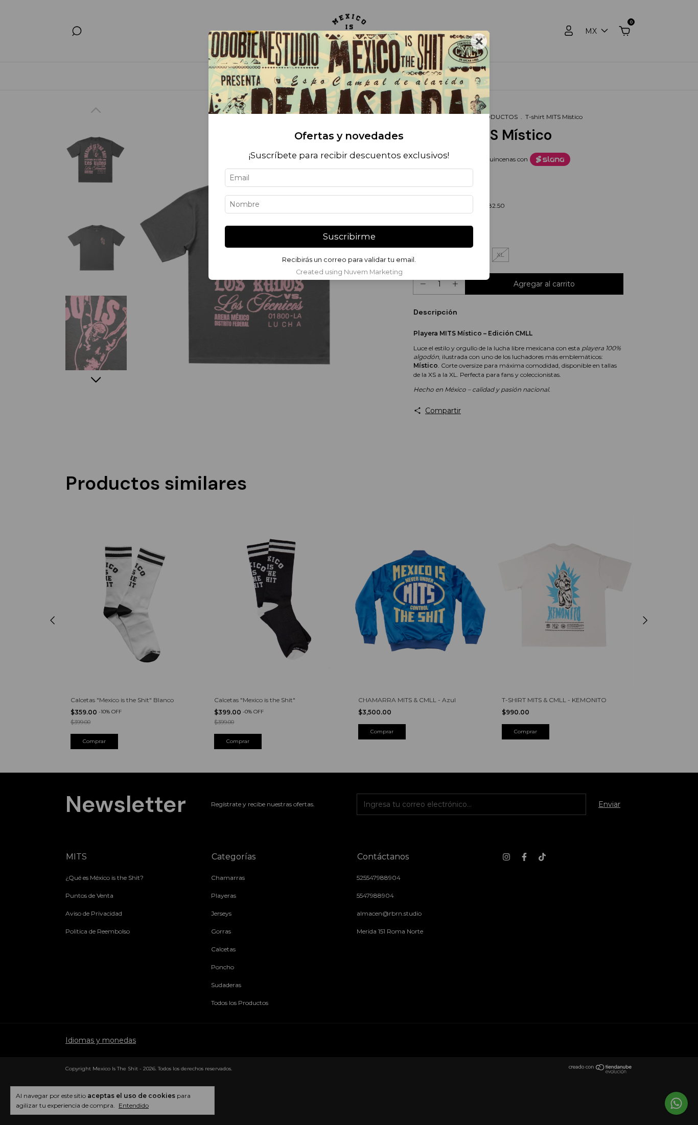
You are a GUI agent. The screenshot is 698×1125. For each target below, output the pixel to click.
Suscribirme (349, 236)
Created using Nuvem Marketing (349, 272)
